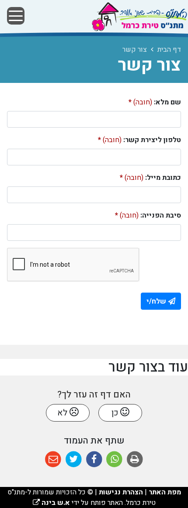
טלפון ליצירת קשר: (139, 140)
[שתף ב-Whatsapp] (114, 459)
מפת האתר (165, 492)
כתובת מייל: (150, 177)
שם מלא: (155, 102)
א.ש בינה (51, 502)
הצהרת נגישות (121, 492)
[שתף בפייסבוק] (94, 459)
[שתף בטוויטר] (73, 459)
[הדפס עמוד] (134, 459)
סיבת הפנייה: (148, 215)
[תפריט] (15, 16)
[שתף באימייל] (53, 459)
